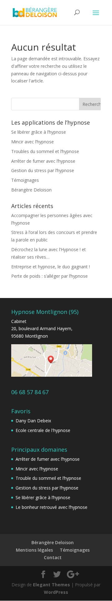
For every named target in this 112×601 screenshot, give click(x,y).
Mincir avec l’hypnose (32, 142)
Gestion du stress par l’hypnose (42, 170)
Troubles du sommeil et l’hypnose (45, 151)
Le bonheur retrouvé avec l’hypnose (51, 507)
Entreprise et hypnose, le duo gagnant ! (50, 267)
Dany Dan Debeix (33, 421)
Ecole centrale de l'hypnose (43, 430)
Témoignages (25, 180)
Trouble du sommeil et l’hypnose (48, 478)
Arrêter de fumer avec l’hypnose (43, 161)
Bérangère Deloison (31, 190)
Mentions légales (34, 550)
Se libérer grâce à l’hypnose (38, 132)
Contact (53, 557)
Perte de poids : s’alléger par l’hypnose (49, 276)
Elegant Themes (51, 585)
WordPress (56, 592)
